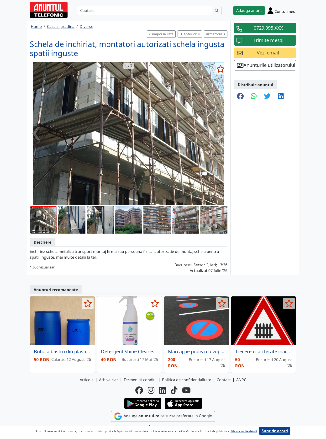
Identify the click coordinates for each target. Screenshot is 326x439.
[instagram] (151, 390)
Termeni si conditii (140, 379)
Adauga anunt (249, 10)
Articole (87, 379)
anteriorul (191, 34)
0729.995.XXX (268, 28)
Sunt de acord (275, 431)
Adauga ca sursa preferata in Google (167, 415)
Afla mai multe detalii (244, 431)
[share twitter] (267, 96)
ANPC (241, 379)
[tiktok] (174, 390)
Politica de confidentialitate (186, 379)
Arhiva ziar (108, 379)
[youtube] (186, 390)
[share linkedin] (281, 96)
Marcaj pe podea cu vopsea (198, 351)
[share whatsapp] (254, 96)
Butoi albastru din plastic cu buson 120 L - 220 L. (86, 351)
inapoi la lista (162, 34)
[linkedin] (162, 390)
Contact (224, 379)
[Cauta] (217, 10)
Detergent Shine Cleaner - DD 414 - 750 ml (147, 351)
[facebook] (139, 390)
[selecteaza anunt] (220, 69)
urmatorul (214, 34)
